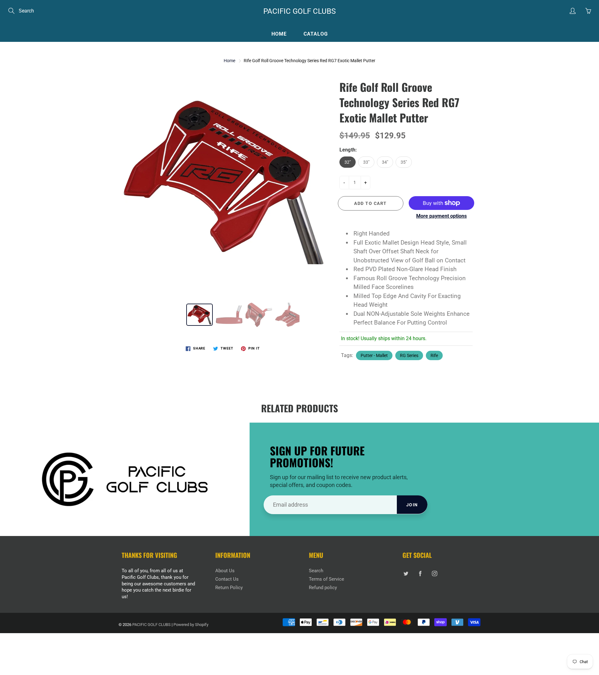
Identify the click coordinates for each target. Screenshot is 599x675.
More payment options (441, 216)
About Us (225, 570)
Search (316, 570)
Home (279, 34)
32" (347, 162)
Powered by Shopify (190, 624)
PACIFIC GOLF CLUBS (299, 11)
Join (412, 504)
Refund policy (323, 587)
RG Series (409, 355)
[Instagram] (434, 573)
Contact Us (227, 579)
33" (366, 162)
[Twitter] (405, 573)
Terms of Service (326, 579)
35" (404, 162)
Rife (434, 355)
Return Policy (229, 587)
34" (385, 162)
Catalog (316, 34)
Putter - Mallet (374, 355)
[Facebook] (420, 573)
